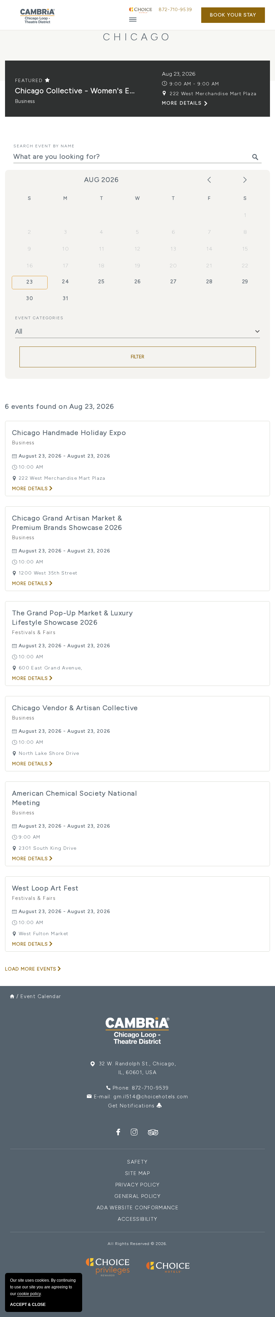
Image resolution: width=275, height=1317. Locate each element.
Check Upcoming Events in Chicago (138, 30)
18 (101, 265)
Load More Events (30, 969)
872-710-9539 (175, 9)
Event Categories (39, 318)
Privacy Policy (137, 1185)
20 (173, 265)
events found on (59, 406)
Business (25, 101)
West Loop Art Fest (45, 888)
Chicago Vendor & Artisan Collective (75, 708)
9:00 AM (29, 837)
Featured (30, 80)
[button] (233, 15)
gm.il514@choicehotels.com (150, 1097)
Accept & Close (28, 1304)
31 (65, 298)
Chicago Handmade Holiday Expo (69, 433)
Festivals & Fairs (34, 632)
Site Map (137, 1173)
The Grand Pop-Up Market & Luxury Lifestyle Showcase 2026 (72, 617)
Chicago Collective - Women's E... (75, 90)
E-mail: (141, 1097)
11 (102, 249)
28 (209, 282)
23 (29, 282)
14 (209, 249)
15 (245, 249)
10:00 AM (31, 467)
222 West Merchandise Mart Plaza (213, 94)
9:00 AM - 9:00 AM (194, 84)
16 (29, 265)
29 (245, 282)
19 (137, 265)
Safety (137, 1162)
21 (209, 265)
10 (65, 249)
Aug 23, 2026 (179, 74)
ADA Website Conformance (137, 1208)
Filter (138, 357)
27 (173, 282)
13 (173, 249)
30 (29, 298)
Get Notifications (132, 1106)
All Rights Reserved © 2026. (137, 1243)
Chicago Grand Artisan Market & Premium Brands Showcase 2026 (67, 523)
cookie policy (29, 1293)
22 (245, 265)
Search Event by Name (44, 146)
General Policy (137, 1196)
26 (137, 282)
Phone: (141, 1088)
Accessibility (138, 1219)
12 (137, 249)
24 (65, 282)
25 (101, 282)
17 (66, 265)
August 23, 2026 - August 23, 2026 (64, 456)
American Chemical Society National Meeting (74, 798)
